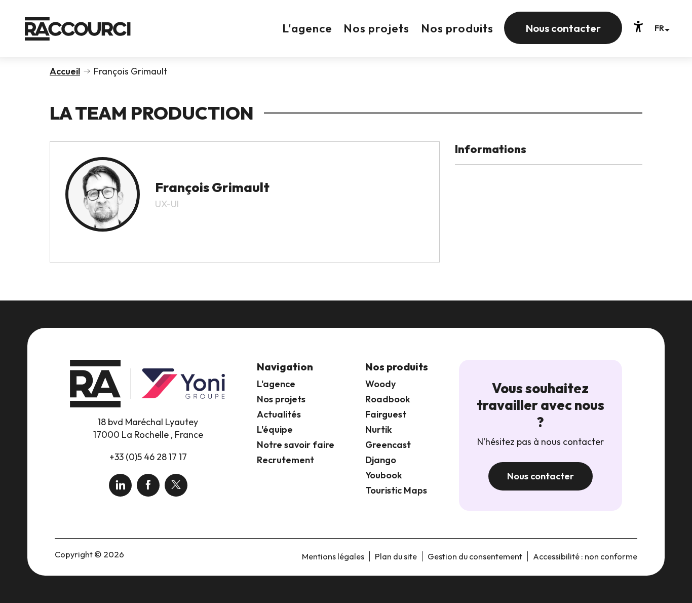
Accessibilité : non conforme (585, 556)
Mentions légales (333, 556)
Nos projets (281, 399)
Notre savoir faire (295, 444)
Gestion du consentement (475, 556)
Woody (380, 384)
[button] (662, 27)
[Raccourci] (78, 36)
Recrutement (285, 460)
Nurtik (378, 429)
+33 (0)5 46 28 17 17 (148, 457)
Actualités (279, 414)
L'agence (276, 384)
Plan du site (396, 556)
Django (380, 460)
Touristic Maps (396, 490)
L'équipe (275, 429)
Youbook (383, 475)
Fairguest (385, 414)
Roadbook (387, 399)
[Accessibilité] (638, 26)
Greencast (388, 444)
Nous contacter (540, 476)
